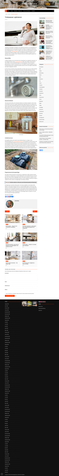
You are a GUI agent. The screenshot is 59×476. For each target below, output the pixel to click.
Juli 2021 (6, 419)
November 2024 (7, 338)
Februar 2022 (7, 405)
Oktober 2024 (7, 340)
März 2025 (6, 330)
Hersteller (40, 89)
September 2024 (7, 342)
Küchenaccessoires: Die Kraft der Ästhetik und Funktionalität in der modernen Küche (12, 245)
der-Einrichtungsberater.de (29, 3)
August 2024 (7, 344)
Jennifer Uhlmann (42, 138)
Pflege (40, 105)
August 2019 (7, 466)
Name (6, 281)
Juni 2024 (6, 348)
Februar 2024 (7, 356)
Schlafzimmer (41, 111)
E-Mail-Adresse (7, 285)
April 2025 (6, 328)
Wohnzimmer (41, 121)
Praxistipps (41, 107)
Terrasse (40, 115)
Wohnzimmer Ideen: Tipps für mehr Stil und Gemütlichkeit (49, 37)
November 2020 (7, 435)
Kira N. (40, 132)
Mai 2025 (6, 326)
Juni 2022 (6, 397)
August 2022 (7, 393)
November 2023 (7, 362)
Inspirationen (41, 93)
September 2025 (7, 318)
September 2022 (7, 391)
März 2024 (6, 354)
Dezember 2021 (7, 409)
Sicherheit (41, 113)
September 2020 (7, 439)
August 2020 (7, 441)
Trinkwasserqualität (14, 51)
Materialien (41, 101)
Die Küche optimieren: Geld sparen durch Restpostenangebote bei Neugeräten (29, 227)
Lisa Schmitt (41, 135)
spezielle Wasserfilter (18, 61)
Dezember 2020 (7, 433)
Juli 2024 (6, 346)
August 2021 (7, 417)
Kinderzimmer (41, 97)
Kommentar (7, 273)
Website (6, 289)
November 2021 (7, 411)
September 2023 (7, 366)
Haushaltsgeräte (41, 87)
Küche (6, 19)
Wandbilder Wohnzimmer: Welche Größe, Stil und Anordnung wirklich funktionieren (49, 27)
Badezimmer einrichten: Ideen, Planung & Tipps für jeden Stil (49, 32)
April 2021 (6, 425)
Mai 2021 (6, 423)
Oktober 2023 (7, 364)
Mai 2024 (6, 350)
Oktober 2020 (7, 437)
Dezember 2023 (7, 360)
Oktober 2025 (7, 316)
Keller (40, 95)
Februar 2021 (7, 429)
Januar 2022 (7, 407)
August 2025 (7, 320)
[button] (2, 474)
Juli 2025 (6, 322)
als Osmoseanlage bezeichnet (18, 141)
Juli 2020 (6, 443)
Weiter (34, 211)
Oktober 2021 (7, 413)
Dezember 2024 (7, 336)
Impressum (40, 310)
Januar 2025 (7, 334)
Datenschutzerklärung (42, 308)
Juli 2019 (6, 468)
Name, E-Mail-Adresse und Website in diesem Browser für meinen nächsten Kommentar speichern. (20, 293)
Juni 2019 (6, 470)
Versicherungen (41, 119)
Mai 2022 (6, 399)
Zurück (8, 211)
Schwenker (41, 141)
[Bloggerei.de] (40, 301)
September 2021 (7, 415)
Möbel (40, 103)
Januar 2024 (7, 358)
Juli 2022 (6, 395)
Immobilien (41, 91)
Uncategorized (41, 117)
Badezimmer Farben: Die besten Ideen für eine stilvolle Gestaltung (49, 21)
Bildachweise (41, 306)
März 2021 (6, 427)
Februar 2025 (7, 332)
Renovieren (41, 109)
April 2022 (6, 401)
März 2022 (6, 403)
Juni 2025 (6, 324)
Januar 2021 (7, 431)
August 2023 (7, 368)
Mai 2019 (6, 472)
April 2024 (6, 352)
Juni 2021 (6, 421)
